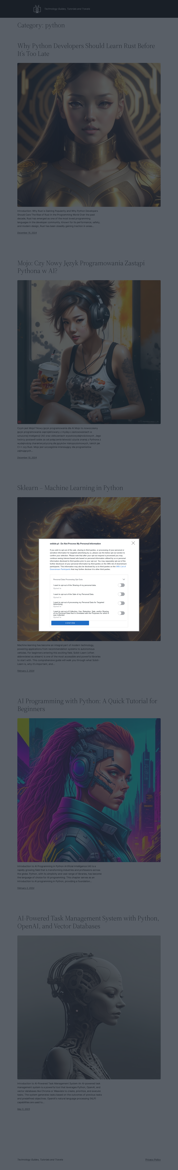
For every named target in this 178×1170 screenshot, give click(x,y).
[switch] (121, 585)
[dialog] (89, 585)
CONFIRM (70, 623)
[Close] (134, 543)
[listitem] (89, 579)
